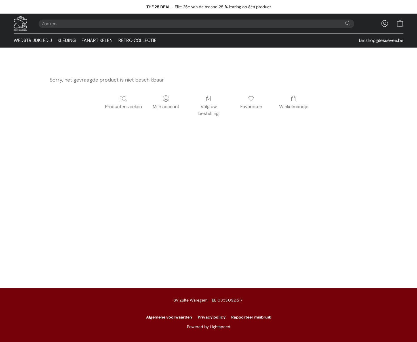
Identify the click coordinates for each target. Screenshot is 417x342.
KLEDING (67, 40)
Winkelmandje (293, 107)
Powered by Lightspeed (208, 326)
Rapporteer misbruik (251, 317)
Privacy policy (212, 317)
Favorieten (251, 107)
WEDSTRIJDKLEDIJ (33, 40)
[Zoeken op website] (348, 23)
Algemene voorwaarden (169, 317)
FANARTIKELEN (97, 40)
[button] (20, 23)
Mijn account (166, 107)
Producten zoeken (123, 107)
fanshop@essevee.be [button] (381, 40)
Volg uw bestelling (208, 110)
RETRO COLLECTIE (137, 40)
